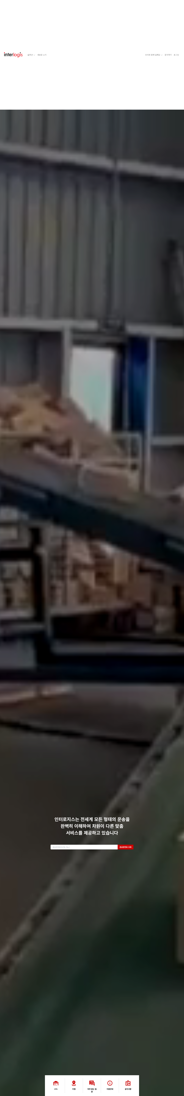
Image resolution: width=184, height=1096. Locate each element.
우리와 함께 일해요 (153, 54)
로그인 (176, 54)
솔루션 (30, 54)
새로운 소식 (42, 54)
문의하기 (168, 54)
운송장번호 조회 (125, 847)
